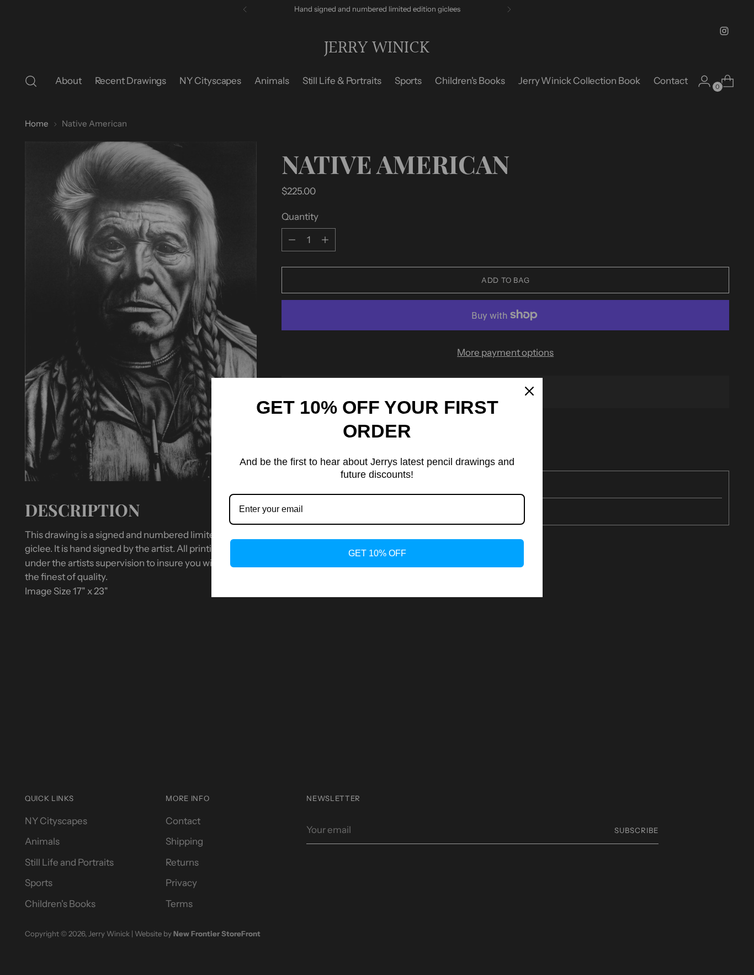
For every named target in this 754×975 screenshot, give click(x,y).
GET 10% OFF (377, 553)
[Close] (529, 391)
